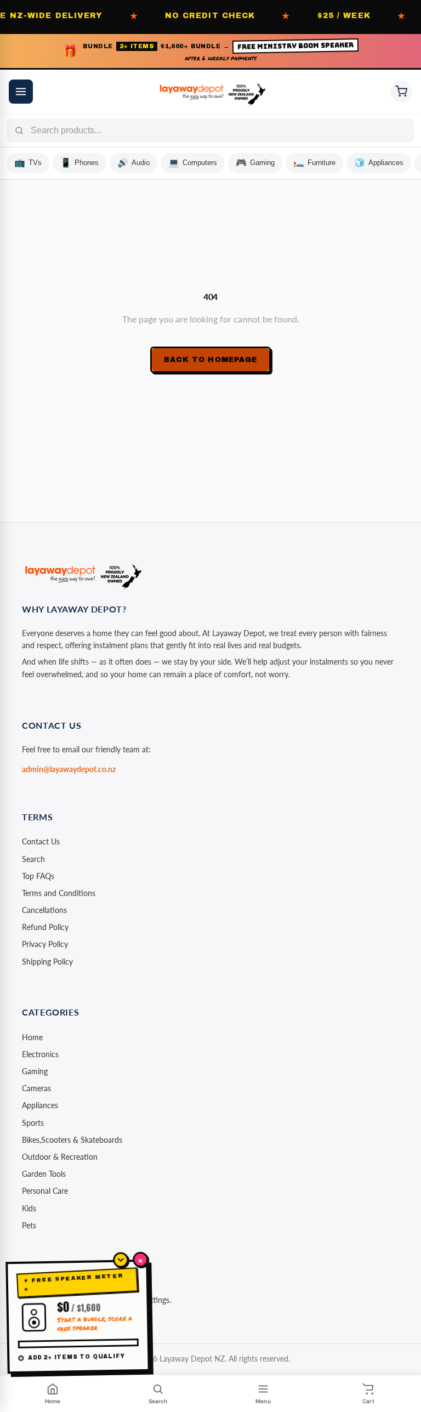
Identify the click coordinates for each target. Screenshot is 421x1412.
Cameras (36, 1088)
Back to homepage (210, 360)
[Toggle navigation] (21, 92)
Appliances (40, 1105)
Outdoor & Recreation (60, 1156)
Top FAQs (38, 876)
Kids (29, 1208)
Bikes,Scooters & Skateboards (72, 1139)
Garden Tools (44, 1173)
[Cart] (401, 92)
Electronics (40, 1054)
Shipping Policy (47, 961)
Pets (29, 1225)
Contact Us (41, 841)
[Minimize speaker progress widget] (120, 1259)
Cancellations (44, 910)
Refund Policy (45, 927)
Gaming (35, 1071)
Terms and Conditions (58, 893)
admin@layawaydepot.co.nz (69, 769)
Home (32, 1037)
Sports (33, 1122)
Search (33, 859)
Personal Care (45, 1190)
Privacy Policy (45, 944)
